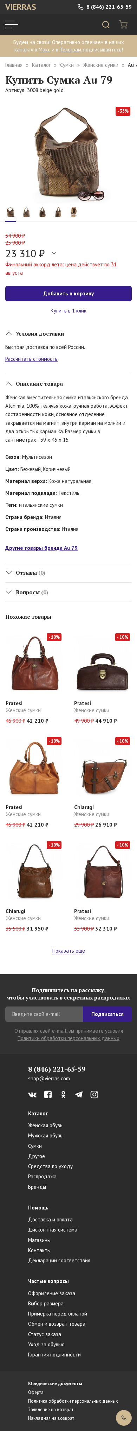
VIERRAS (20, 6)
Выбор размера (46, 1303)
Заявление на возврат (50, 1409)
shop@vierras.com (49, 1078)
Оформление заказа (51, 1293)
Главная (13, 65)
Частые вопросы (48, 1281)
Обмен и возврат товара (56, 1323)
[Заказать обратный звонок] (124, 1418)
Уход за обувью (46, 1344)
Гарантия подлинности (54, 1354)
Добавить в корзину (69, 293)
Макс (44, 49)
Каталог (41, 65)
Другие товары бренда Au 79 (41, 548)
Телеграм (70, 49)
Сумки (67, 65)
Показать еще (68, 950)
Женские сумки (100, 65)
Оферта (36, 1392)
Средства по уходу (50, 1166)
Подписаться (107, 1014)
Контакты (39, 1250)
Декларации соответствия (59, 1260)
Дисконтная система (52, 1229)
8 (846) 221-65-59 (108, 6)
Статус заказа (44, 1334)
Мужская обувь (45, 1135)
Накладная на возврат (51, 1418)
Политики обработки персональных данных (68, 1038)
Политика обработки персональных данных (73, 1401)
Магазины (39, 1240)
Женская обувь (45, 1125)
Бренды (37, 1187)
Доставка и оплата (50, 1219)
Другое (36, 1156)
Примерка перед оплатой (57, 1313)
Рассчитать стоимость (31, 359)
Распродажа (42, 1176)
